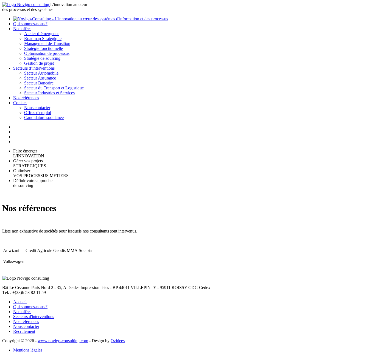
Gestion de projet (39, 63)
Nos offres (22, 28)
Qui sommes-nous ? (30, 23)
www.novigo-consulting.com (63, 340)
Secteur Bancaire (39, 83)
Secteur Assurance (40, 78)
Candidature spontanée (44, 117)
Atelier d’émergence (41, 33)
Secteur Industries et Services (49, 92)
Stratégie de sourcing (42, 58)
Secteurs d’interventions (34, 68)
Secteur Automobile (41, 73)
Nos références (26, 97)
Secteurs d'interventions (33, 316)
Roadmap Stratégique (42, 38)
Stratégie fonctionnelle (43, 48)
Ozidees (118, 340)
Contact (20, 102)
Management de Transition (47, 43)
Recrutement (24, 331)
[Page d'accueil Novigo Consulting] (26, 4)
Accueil (20, 301)
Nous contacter (37, 107)
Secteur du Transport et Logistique (54, 88)
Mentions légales (27, 350)
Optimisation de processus (46, 53)
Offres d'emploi (37, 112)
